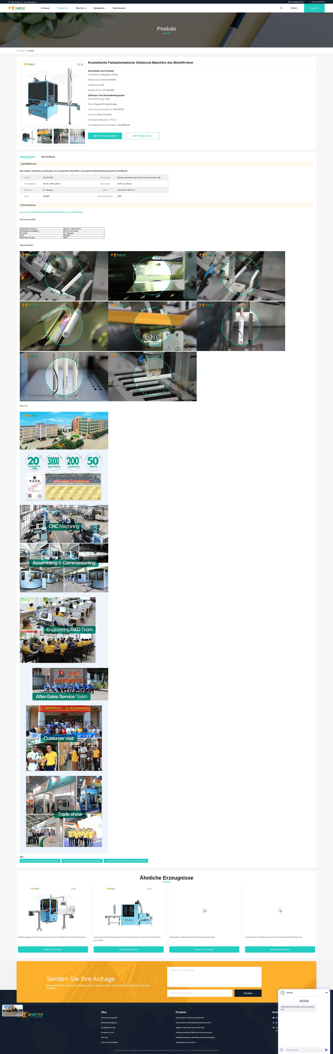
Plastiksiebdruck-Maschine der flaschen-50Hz (82, 861)
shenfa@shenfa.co (298, 2)
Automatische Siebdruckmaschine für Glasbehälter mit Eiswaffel (274, 937)
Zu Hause (45, 8)
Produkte (62, 8)
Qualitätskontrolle (108, 1027)
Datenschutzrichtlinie (109, 1042)
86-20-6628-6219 (318, 2)
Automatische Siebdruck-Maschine (190, 1018)
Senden (248, 993)
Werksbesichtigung (109, 1023)
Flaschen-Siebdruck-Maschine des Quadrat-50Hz (125, 861)
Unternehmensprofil (109, 1018)
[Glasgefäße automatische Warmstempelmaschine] (53, 910)
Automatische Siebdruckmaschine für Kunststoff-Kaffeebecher (122, 937)
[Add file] (281, 1050)
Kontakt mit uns (107, 1032)
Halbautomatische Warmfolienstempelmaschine (195, 1037)
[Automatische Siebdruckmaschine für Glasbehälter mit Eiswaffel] (280, 910)
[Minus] (326, 992)
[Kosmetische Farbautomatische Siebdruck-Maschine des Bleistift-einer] (53, 93)
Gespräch (314, 8)
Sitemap (104, 1037)
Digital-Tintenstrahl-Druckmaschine (190, 1027)
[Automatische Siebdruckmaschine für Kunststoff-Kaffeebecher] (129, 910)
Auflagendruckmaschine (186, 1042)
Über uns (80, 8)
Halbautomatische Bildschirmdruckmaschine (194, 1032)
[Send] (326, 1050)
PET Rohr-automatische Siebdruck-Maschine (40, 861)
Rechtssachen (119, 8)
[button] (84, 137)
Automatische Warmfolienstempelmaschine (193, 1023)
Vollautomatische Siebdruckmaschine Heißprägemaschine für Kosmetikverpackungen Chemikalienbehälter (197, 938)
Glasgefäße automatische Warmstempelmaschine (41, 937)
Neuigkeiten (99, 8)
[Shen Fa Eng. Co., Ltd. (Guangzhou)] (16, 8)
